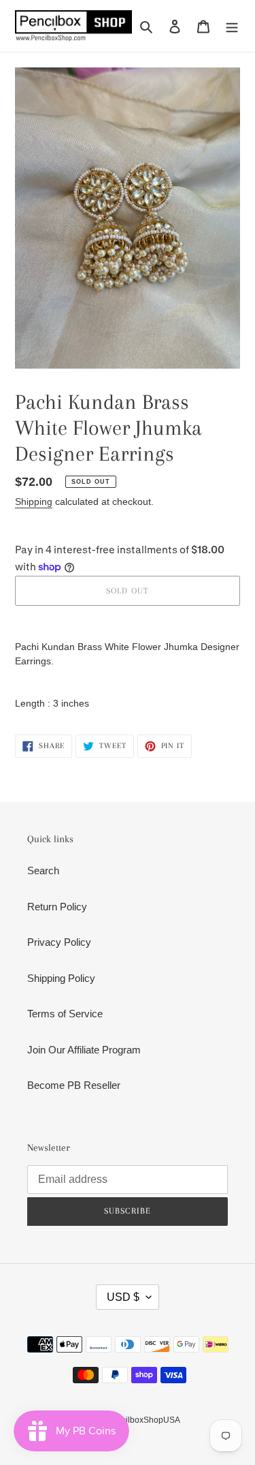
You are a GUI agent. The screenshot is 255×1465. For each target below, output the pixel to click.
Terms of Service (65, 1013)
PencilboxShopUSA (143, 1420)
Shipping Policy (61, 978)
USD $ (123, 1297)
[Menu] (232, 26)
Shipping (33, 501)
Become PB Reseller (73, 1085)
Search (43, 870)
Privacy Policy (59, 942)
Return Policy (57, 906)
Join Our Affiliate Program (84, 1049)
